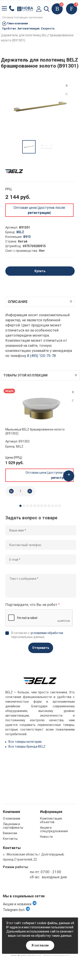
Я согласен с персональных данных (37, 635)
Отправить (40, 648)
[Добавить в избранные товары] (72, 400)
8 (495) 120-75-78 (41, 356)
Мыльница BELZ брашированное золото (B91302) (35, 431)
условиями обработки (46, 633)
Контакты (10, 838)
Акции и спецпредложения (54, 829)
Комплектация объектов (51, 820)
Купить (39, 271)
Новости (46, 836)
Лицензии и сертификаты (13, 825)
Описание (18, 302)
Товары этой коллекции (25, 375)
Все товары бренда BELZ (26, 746)
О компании (11, 818)
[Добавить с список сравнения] (72, 392)
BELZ (20, 232)
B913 (27, 237)
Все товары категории (25, 741)
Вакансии (10, 833)
